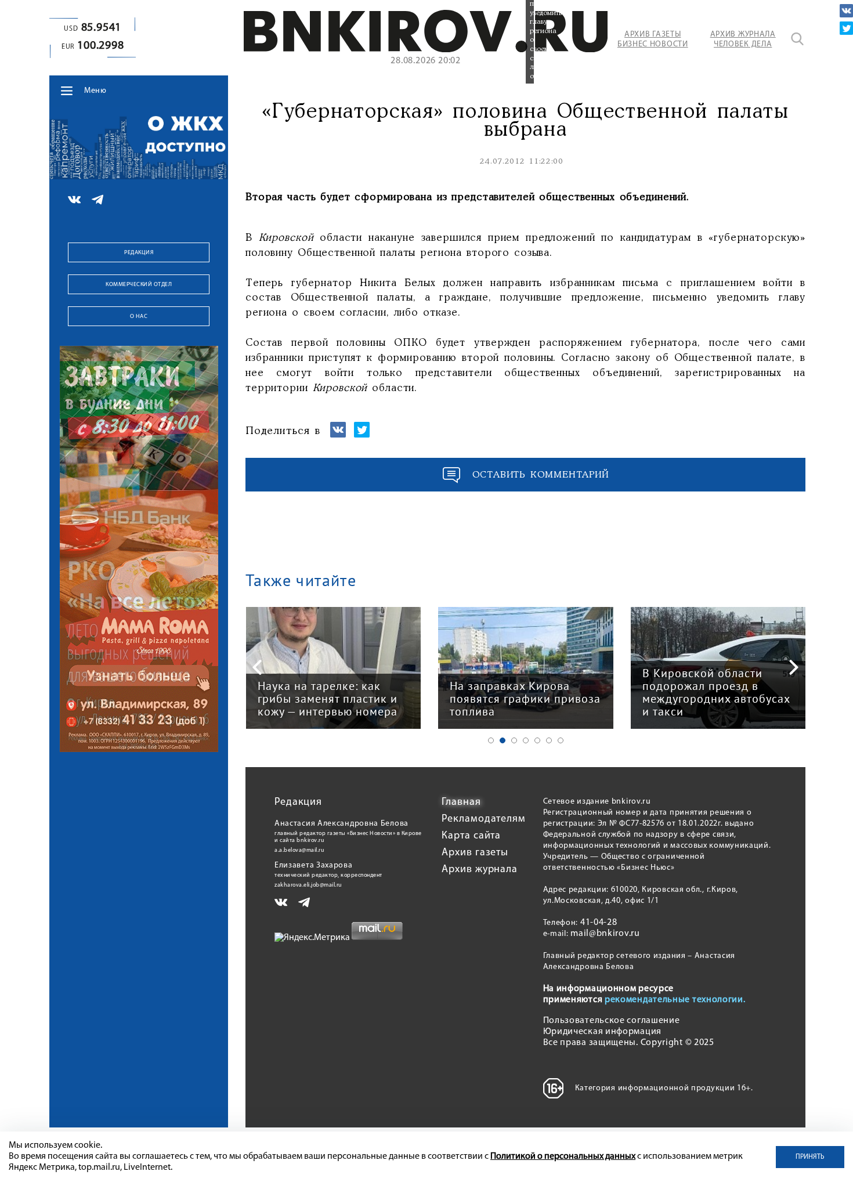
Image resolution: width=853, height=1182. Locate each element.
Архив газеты (475, 853)
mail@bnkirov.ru (605, 933)
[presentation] (257, 667)
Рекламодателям (484, 819)
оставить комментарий (540, 475)
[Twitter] (846, 28)
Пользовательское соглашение (611, 1020)
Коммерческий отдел (139, 284)
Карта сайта (471, 836)
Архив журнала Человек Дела (743, 39)
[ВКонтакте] (846, 10)
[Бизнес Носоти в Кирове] (426, 50)
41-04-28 (598, 922)
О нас (139, 316)
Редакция (138, 253)
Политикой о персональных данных (562, 1156)
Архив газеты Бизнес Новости (652, 39)
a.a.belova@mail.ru (299, 850)
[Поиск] (797, 38)
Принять (810, 1157)
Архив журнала (480, 870)
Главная (461, 802)
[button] (491, 740)
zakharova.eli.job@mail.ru (308, 885)
